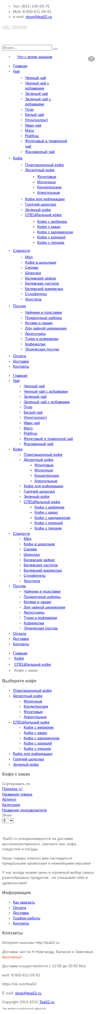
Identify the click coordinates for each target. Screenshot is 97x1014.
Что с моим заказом (34, 57)
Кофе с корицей (38, 743)
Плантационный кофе (32, 690)
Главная (20, 653)
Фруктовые (33, 712)
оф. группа (14, 27)
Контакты (21, 923)
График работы (26, 918)
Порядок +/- (12, 789)
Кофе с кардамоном (42, 738)
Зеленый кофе (26, 764)
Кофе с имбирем (39, 727)
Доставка (21, 913)
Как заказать (24, 902)
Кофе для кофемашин (33, 753)
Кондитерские (36, 706)
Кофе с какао (35, 732)
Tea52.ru (46, 1002)
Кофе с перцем (37, 748)
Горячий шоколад (28, 759)
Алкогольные (35, 717)
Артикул (9, 799)
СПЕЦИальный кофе (32, 664)
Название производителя (24, 810)
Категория (11, 804)
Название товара (17, 794)
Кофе (19, 658)
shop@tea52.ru (39, 17)
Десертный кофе (28, 696)
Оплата (19, 907)
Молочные (33, 701)
